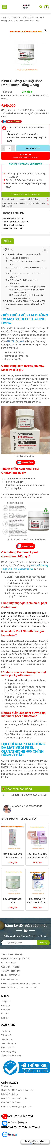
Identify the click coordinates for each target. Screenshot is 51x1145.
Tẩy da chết (6, 1035)
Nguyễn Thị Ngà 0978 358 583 (26, 806)
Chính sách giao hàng (14, 225)
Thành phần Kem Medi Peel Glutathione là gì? (28, 269)
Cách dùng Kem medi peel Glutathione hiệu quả (26, 275)
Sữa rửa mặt (6, 1039)
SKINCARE (16, 17)
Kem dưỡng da (7, 1047)
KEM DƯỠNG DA (30, 17)
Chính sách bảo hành (10, 1102)
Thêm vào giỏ (33, 148)
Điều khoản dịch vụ (9, 1094)
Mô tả (7, 241)
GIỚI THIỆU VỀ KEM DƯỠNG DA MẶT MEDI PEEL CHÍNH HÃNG (23, 256)
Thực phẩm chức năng (11, 1056)
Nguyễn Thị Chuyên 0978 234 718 (28, 795)
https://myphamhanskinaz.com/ (19, 987)
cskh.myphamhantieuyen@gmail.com (20, 983)
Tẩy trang (5, 1031)
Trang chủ (5, 17)
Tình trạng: (6, 92)
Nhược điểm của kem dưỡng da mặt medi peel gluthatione (28, 296)
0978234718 (10, 975)
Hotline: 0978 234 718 (13, 218)
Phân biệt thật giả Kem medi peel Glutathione (24, 281)
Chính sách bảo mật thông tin (14, 1098)
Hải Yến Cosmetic (16, 341)
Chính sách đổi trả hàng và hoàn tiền (17, 1090)
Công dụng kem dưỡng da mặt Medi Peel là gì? (27, 262)
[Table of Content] (45, 250)
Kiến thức (5, 1014)
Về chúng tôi (6, 1086)
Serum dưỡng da (8, 1043)
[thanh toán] (10, 1135)
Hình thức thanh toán (13, 228)
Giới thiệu (5, 1005)
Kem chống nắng (8, 1051)
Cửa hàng (5, 1010)
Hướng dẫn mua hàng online (17, 222)
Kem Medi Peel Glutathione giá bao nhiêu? (28, 286)
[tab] (7, 241)
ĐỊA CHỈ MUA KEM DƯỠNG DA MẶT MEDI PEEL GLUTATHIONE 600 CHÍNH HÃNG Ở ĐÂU (25, 304)
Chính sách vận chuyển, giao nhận (16, 1106)
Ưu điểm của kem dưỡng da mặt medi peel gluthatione (29, 290)
